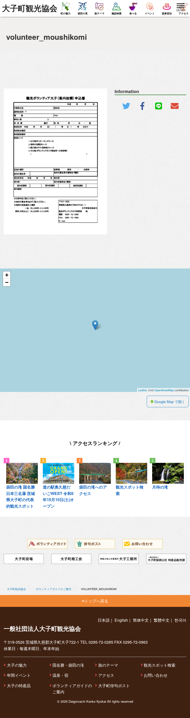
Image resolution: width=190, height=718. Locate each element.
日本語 (104, 620)
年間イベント (19, 675)
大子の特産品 (19, 685)
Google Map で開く (169, 401)
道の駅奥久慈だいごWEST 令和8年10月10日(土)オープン (58, 496)
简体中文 (141, 620)
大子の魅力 (17, 665)
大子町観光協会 (29, 8)
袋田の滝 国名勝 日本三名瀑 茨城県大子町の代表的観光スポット (20, 496)
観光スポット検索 (159, 665)
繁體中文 (161, 620)
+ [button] (6, 275)
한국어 (180, 620)
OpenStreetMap (164, 390)
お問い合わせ (155, 675)
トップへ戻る (96, 601)
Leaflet (142, 390)
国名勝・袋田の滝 (68, 665)
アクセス (106, 675)
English (121, 620)
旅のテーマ (108, 665)
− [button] (6, 282)
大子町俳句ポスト (114, 685)
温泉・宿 (60, 675)
